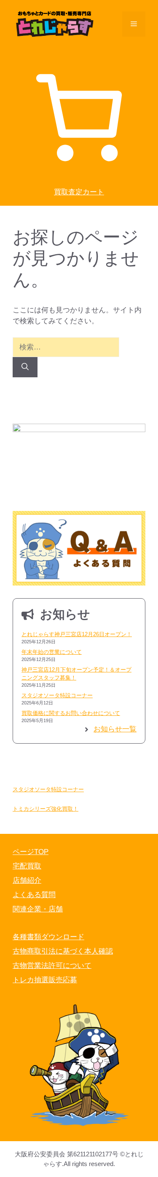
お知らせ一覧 (115, 729)
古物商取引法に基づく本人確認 (63, 951)
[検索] (25, 367)
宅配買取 (27, 866)
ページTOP (30, 852)
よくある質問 (34, 895)
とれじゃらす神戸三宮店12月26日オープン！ (76, 634)
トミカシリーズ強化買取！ (45, 809)
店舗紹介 (27, 880)
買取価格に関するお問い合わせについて (70, 713)
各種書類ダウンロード (48, 937)
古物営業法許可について (52, 966)
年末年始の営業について (51, 652)
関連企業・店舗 (38, 909)
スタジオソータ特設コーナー (57, 695)
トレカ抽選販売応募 (45, 980)
